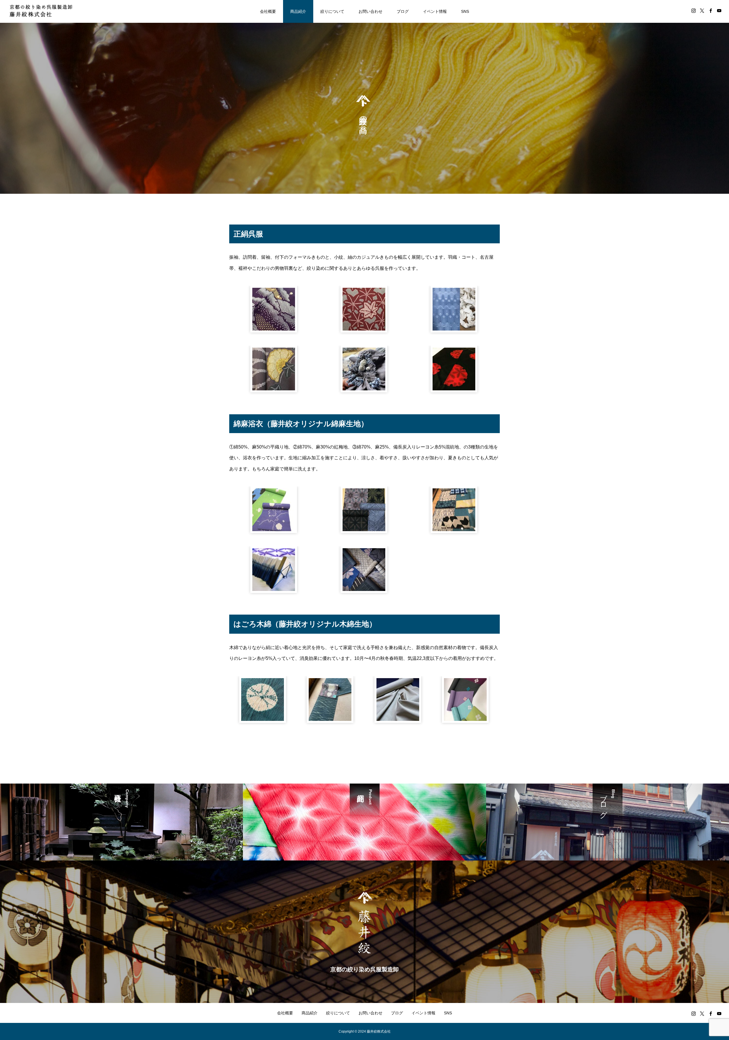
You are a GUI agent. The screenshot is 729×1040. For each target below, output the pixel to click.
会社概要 (268, 11)
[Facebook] (710, 10)
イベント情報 (435, 11)
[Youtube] (719, 10)
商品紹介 (298, 11)
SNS (465, 11)
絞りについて (332, 11)
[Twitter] (702, 10)
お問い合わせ (370, 11)
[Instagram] (693, 10)
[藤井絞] (41, 11)
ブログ (403, 11)
